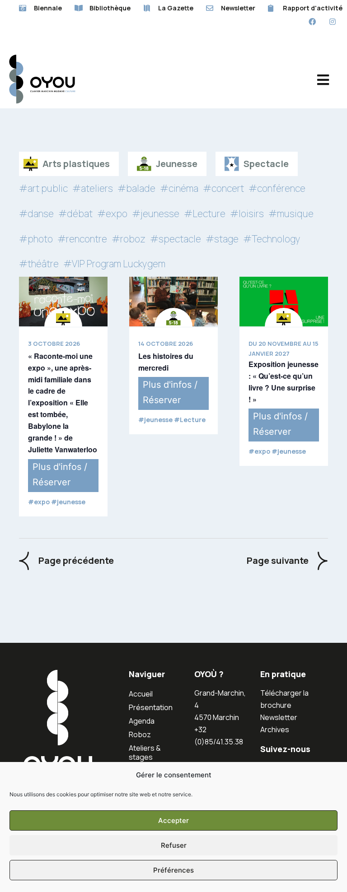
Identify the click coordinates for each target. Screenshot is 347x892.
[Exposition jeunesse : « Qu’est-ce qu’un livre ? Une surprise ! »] (283, 301)
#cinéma (179, 188)
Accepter (173, 820)
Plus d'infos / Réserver (60, 474)
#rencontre (82, 238)
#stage (222, 238)
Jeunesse (176, 164)
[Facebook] (312, 22)
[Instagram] (332, 22)
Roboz (140, 734)
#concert (223, 188)
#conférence (277, 188)
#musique (291, 213)
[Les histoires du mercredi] (173, 301)
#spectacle (175, 238)
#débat (75, 213)
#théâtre (39, 263)
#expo (112, 213)
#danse (36, 213)
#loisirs (247, 213)
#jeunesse (155, 213)
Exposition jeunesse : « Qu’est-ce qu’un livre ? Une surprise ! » (284, 381)
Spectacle (266, 164)
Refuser (174, 845)
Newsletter (278, 717)
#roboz (128, 238)
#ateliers (92, 188)
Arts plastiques (76, 164)
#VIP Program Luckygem (114, 263)
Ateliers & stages (145, 752)
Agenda (142, 721)
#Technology (271, 238)
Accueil (141, 694)
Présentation (151, 707)
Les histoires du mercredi (165, 362)
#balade (136, 188)
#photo (36, 238)
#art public (43, 188)
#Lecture (204, 213)
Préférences (173, 870)
